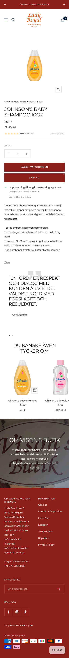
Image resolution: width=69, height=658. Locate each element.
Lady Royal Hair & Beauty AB (23, 102)
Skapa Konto (45, 531)
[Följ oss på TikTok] (25, 612)
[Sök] (13, 19)
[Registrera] (59, 589)
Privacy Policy (46, 545)
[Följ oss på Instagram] (17, 612)
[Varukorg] (63, 19)
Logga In (43, 525)
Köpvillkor (43, 538)
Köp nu (34, 178)
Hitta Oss (43, 518)
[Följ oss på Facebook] (8, 612)
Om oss (42, 505)
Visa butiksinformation (20, 197)
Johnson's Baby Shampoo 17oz (22, 402)
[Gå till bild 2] (12, 335)
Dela (7, 262)
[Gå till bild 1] (9, 335)
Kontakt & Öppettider (50, 511)
